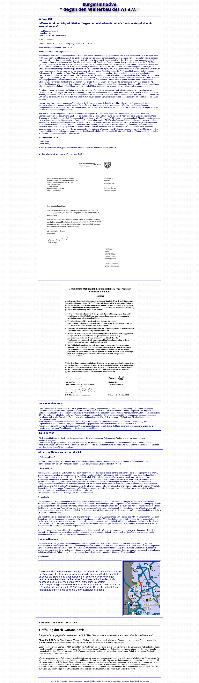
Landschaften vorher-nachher (121, 681)
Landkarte (96, 681)
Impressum (146, 681)
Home (51, 681)
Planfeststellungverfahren (75, 681)
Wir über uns (57, 681)
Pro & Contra (103, 681)
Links (136, 681)
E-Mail (140, 681)
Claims (132, 681)
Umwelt (110, 681)
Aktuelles (64, 681)
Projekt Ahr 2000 (88, 681)
